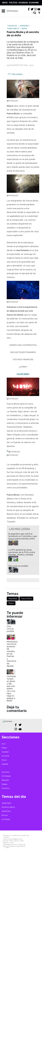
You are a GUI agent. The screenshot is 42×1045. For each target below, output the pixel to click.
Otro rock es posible (18, 566)
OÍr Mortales (6, 776)
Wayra (11, 603)
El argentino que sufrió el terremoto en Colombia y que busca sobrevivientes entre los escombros (22, 537)
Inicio (5, 3)
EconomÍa (34, 3)
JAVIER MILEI (6, 803)
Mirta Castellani (17, 74)
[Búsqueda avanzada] (39, 12)
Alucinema (5, 772)
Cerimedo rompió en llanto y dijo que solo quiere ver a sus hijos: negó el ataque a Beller (11, 688)
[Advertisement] (21, 948)
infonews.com (7, 835)
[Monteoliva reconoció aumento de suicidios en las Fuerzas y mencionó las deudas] (11, 639)
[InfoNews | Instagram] (35, 9)
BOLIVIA (5, 815)
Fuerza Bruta (26, 598)
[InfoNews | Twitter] (32, 9)
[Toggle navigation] (2, 10)
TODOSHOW (12, 26)
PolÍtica (13, 3)
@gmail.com (19, 839)
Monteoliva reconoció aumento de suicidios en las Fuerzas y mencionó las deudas (12, 653)
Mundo (4, 760)
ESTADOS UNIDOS (8, 807)
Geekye (4, 784)
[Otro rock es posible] (11, 624)
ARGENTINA (6, 811)
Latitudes (5, 764)
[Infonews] (7, 721)
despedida (12, 598)
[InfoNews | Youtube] (38, 9)
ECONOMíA (6, 819)
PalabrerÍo (5, 780)
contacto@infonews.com (10, 844)
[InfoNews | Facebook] (28, 9)
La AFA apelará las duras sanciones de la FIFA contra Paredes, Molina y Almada (21, 552)
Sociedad (23, 3)
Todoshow (5, 788)
